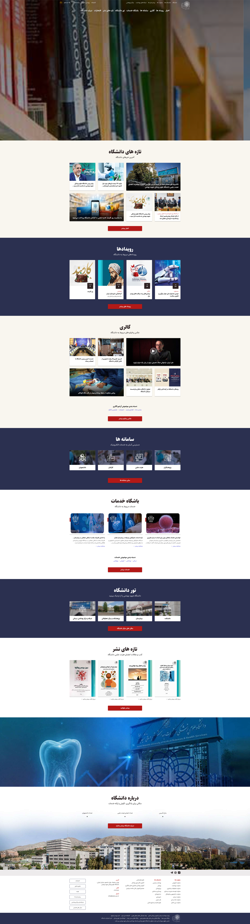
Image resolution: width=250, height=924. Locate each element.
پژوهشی (115, 561)
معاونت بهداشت (176, 886)
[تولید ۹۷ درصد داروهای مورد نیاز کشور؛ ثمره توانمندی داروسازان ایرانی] (111, 177)
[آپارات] (175, 872)
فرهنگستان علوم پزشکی (119, 918)
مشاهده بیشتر (176, 546)
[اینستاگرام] (179, 872)
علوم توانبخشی (140, 880)
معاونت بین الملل (175, 903)
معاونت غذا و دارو (175, 900)
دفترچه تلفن (78, 886)
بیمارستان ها (151, 2)
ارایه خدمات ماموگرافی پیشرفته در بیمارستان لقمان (128, 538)
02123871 (116, 890)
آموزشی (122, 561)
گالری (152, 10)
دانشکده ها (167, 2)
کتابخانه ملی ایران (125, 916)
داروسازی (158, 897)
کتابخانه (93, 2)
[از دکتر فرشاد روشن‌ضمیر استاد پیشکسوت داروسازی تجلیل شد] (168, 207)
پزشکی (159, 886)
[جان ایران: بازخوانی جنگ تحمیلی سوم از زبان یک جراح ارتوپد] (153, 352)
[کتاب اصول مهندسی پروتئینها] (82, 678)
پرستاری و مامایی (156, 891)
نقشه (77, 891)
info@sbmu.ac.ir (113, 896)
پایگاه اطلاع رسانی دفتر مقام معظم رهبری (150, 918)
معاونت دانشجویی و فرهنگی (173, 894)
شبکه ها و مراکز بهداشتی (77, 902)
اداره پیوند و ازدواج (115, 916)
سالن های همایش (77, 908)
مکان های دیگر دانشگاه (125, 628)
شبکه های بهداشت (141, 2)
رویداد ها (160, 10)
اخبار (167, 10)
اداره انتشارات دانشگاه (106, 918)
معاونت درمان (176, 897)
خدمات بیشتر (125, 569)
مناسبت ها (138, 410)
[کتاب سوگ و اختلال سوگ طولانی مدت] (139, 678)
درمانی (135, 561)
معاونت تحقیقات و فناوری (173, 889)
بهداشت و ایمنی (157, 883)
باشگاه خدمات (132, 10)
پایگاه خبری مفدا (165, 918)
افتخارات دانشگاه (125, 771)
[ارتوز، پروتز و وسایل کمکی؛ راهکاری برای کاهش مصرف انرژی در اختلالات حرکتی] (168, 678)
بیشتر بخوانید (125, 708)
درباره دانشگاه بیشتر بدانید (125, 825)
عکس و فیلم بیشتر (125, 418)
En (61, 3)
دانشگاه (175, 2)
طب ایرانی (158, 900)
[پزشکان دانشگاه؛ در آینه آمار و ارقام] (168, 382)
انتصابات (121, 410)
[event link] (168, 279)
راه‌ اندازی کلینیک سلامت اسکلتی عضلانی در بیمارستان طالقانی (89, 538)
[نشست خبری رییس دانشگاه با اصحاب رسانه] (82, 352)
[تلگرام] (172, 872)
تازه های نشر (108, 10)
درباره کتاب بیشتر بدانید (174, 699)
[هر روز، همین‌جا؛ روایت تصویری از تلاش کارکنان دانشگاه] (111, 352)
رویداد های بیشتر (125, 306)
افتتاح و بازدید (129, 410)
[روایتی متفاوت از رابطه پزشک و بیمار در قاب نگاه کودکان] (97, 382)
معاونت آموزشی (176, 883)
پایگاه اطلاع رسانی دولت (132, 918)
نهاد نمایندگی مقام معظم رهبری (139, 916)
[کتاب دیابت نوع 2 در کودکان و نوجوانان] (111, 678)
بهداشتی (128, 561)
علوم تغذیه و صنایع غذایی (154, 903)
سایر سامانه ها (125, 480)
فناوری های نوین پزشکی (138, 883)
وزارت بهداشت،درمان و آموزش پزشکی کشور (158, 916)
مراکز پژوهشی (130, 2)
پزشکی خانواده (86, 2)
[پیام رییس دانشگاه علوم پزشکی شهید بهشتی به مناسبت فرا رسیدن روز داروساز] (82, 177)
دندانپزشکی (158, 894)
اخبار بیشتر (125, 228)
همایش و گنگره (112, 410)
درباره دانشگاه (86, 10)
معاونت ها (160, 2)
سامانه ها (77, 2)
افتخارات (97, 10)
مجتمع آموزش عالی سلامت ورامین (135, 888)
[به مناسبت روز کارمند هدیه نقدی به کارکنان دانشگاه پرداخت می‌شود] (97, 207)
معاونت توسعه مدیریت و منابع (172, 891)
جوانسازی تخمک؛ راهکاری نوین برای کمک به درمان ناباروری (163, 538)
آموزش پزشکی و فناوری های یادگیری (134, 886)
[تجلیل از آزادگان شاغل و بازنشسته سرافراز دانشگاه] (139, 382)
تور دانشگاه (120, 10)
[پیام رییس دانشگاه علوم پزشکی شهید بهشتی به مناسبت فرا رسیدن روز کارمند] (139, 207)
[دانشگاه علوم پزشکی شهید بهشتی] (185, 5)
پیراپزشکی (158, 889)
